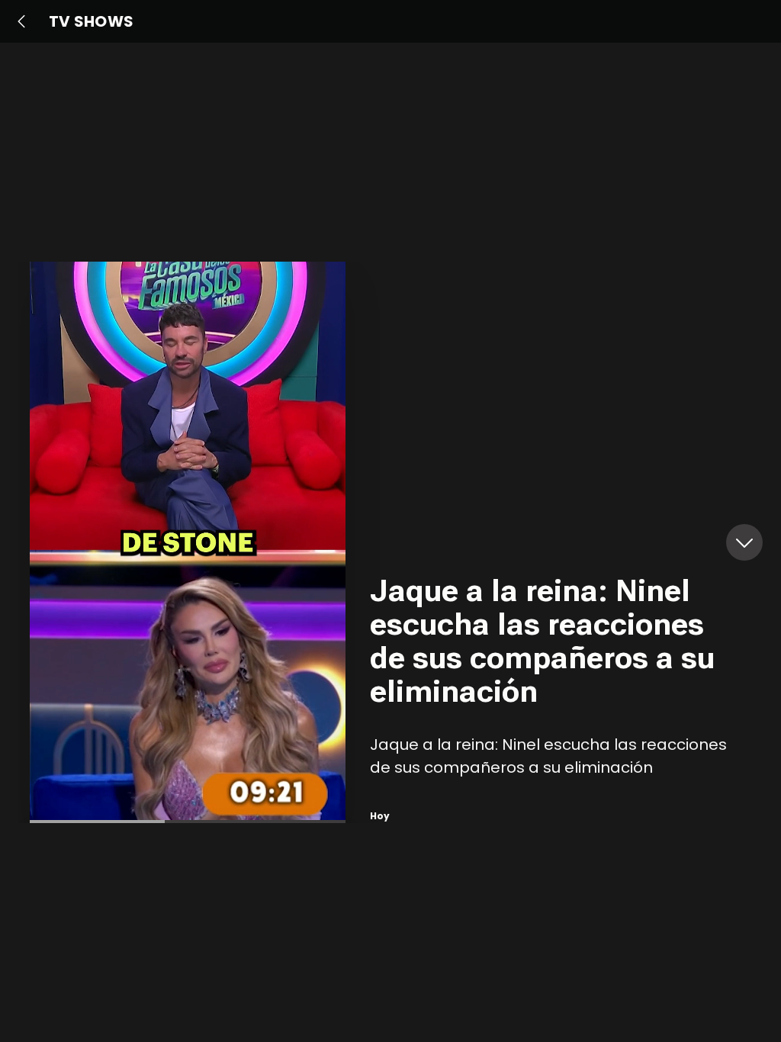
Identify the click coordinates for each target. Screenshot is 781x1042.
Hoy (380, 815)
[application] (188, 542)
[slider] (188, 821)
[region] (560, 542)
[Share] (318, 567)
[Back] (21, 21)
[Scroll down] (744, 542)
